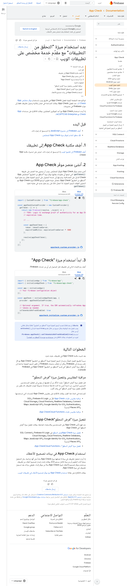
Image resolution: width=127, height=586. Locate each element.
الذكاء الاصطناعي (93, 16)
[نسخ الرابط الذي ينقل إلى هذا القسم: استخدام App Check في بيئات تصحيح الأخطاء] (23, 453)
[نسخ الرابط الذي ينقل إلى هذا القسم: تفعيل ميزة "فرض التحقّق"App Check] (34, 419)
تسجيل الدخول (8, 3)
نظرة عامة (121, 16)
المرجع (52, 16)
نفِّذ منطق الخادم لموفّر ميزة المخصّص (62, 135)
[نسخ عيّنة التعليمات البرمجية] (84, 198)
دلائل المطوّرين (86, 519)
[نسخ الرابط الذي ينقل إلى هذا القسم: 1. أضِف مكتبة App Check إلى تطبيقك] (24, 145)
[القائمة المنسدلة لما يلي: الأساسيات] (104, 16)
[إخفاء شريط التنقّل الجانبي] (97, 581)
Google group (29, 527)
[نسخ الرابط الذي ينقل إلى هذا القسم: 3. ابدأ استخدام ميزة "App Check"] (29, 260)
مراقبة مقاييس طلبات (67, 398)
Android (87, 555)
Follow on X (58, 527)
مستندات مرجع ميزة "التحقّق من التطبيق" (40, 337)
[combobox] (82, 3)
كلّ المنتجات (87, 571)
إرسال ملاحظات (23, 47)
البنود (89, 581)
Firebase (82, 40)
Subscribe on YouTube (54, 531)
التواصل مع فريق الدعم (27, 519)
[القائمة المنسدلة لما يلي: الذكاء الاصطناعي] (85, 16)
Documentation (115, 10)
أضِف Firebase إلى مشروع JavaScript (65, 131)
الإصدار (77, 16)
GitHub (88, 537)
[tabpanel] (50, 224)
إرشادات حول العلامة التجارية (25, 535)
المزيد (99, 3)
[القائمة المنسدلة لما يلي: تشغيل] (60, 16)
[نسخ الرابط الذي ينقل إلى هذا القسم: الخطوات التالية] (60, 349)
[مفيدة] (20, 40)
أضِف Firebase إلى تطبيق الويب (73, 152)
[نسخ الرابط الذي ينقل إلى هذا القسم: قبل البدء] (70, 124)
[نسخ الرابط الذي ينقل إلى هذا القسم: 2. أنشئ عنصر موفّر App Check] (33, 165)
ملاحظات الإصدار (29, 531)
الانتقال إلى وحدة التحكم (24, 3)
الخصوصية (81, 581)
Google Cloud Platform (82, 567)
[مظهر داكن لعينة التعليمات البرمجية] (80, 198)
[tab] (79, 193)
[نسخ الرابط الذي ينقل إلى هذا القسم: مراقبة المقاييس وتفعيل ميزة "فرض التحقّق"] (30, 377)
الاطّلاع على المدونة (56, 519)
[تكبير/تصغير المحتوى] (71, 66)
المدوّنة (38, 3)
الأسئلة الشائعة (30, 539)
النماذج (88, 529)
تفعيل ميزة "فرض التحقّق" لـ (58, 446)
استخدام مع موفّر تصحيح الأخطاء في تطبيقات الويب (42, 473)
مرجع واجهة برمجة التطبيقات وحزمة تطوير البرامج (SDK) (79, 524)
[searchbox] (110, 24)
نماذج (44, 16)
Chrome (87, 559)
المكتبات (88, 533)
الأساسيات (110, 16)
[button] (112, 38)
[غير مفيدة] (16, 40)
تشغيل (65, 16)
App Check (95, 10)
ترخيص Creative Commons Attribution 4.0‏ (52, 495)
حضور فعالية (59, 535)
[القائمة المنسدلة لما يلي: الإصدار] (72, 16)
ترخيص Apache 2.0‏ (74, 497)
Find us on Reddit (56, 523)
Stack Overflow (29, 523)
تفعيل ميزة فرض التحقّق (67, 432)
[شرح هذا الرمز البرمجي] (76, 198)
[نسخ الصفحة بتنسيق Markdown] (49, 59)
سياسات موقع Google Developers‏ (34, 497)
